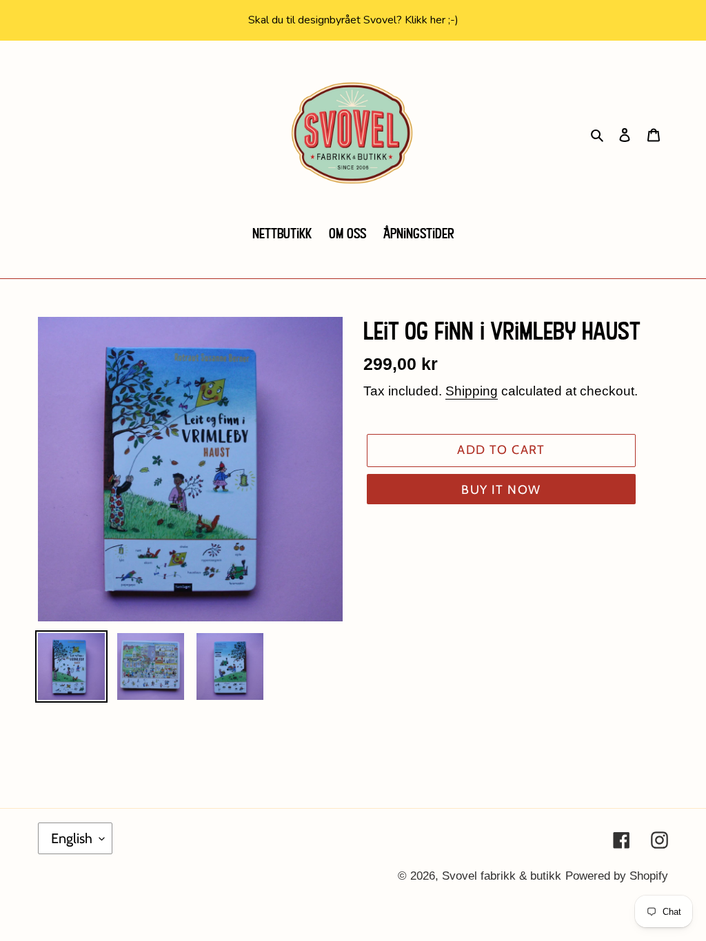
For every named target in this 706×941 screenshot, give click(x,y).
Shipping (471, 391)
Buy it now (501, 489)
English (71, 838)
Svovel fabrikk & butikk (501, 875)
